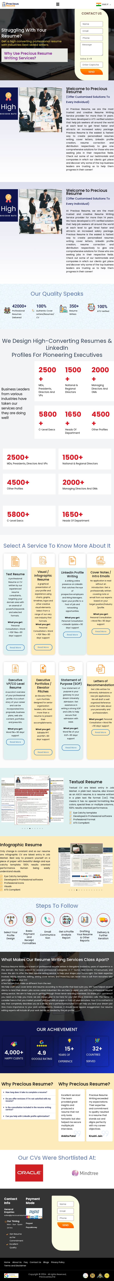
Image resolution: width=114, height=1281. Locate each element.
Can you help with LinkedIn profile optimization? (27, 1116)
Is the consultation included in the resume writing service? (28, 1108)
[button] (58, 4)
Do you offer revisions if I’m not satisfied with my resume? (28, 1099)
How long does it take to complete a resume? (26, 1092)
